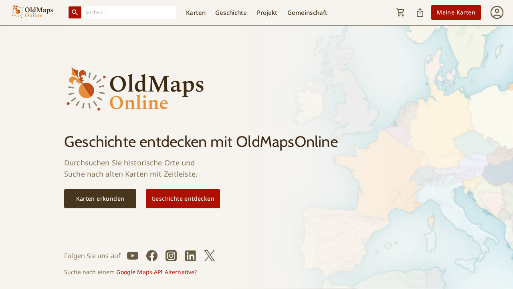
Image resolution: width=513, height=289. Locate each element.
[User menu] (497, 12)
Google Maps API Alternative (155, 272)
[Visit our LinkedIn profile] (190, 255)
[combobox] (129, 12)
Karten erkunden (100, 198)
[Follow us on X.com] (209, 255)
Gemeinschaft (307, 12)
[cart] (400, 12)
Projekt (267, 12)
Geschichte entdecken (182, 198)
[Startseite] (32, 12)
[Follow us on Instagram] (171, 255)
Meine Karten (456, 12)
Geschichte (231, 12)
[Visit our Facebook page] (152, 255)
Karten (196, 12)
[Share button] (420, 12)
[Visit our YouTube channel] (132, 255)
